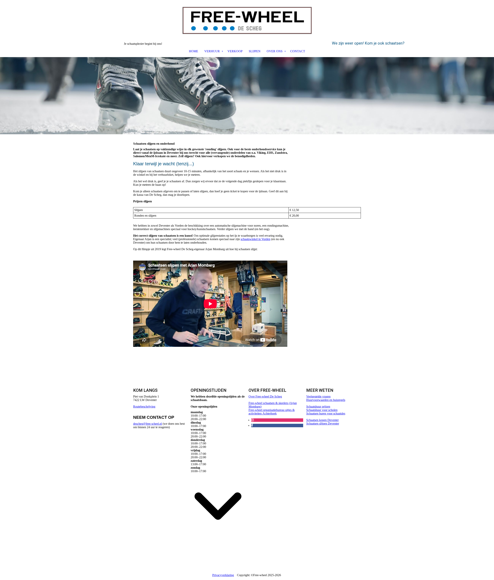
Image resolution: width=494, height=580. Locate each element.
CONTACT (297, 51)
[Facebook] (252, 425)
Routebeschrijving (144, 406)
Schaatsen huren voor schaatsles (325, 413)
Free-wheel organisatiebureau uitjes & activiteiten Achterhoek (272, 411)
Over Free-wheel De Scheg (265, 396)
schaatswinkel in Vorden (255, 239)
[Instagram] (252, 420)
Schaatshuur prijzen (318, 406)
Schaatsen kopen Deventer (322, 420)
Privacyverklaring (223, 575)
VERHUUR (212, 51)
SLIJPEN (255, 51)
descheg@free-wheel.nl (147, 423)
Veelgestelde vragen (318, 396)
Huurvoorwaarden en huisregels (325, 400)
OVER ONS (275, 51)
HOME (193, 51)
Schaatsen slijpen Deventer (322, 423)
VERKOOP (235, 51)
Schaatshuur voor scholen (322, 410)
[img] (247, 20)
